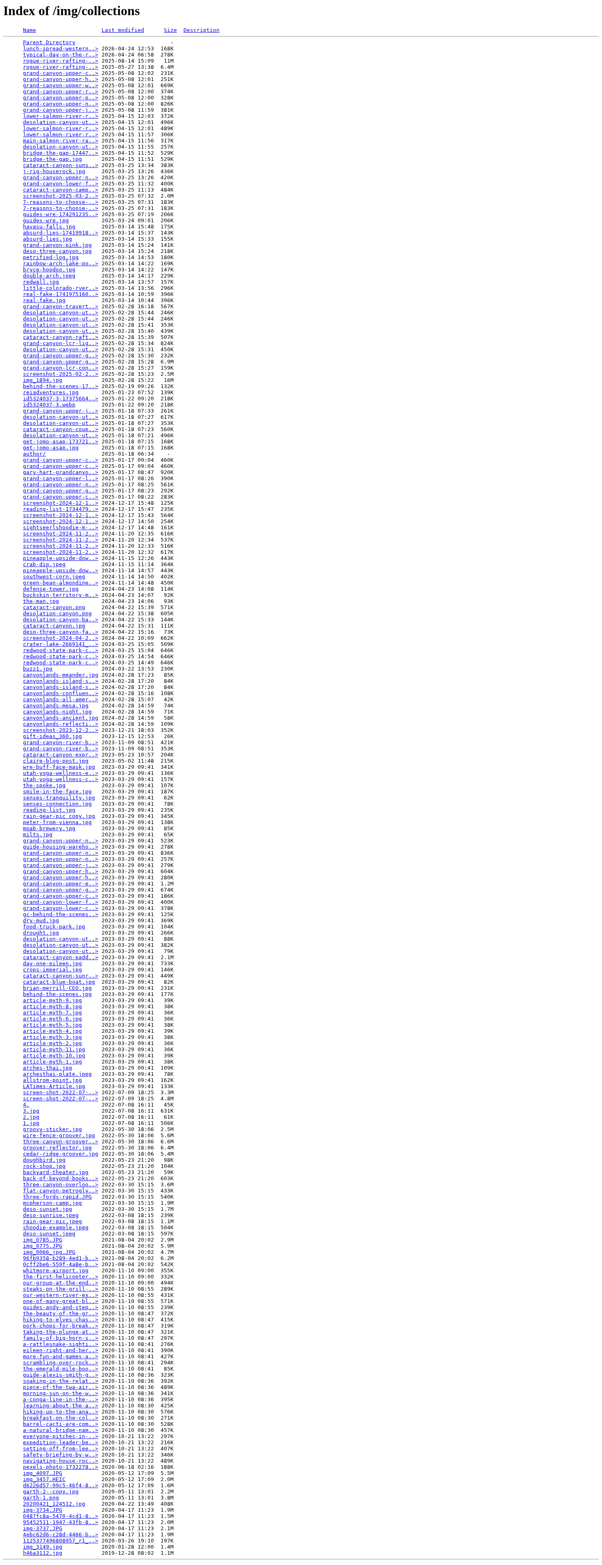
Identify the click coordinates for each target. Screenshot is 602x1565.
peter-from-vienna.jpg (57, 822)
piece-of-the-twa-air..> (60, 1387)
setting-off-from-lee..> (60, 1448)
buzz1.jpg (37, 669)
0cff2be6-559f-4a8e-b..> (60, 1264)
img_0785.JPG (42, 1240)
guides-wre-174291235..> (60, 214)
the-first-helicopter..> (60, 1277)
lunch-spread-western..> (60, 48)
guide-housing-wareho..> (60, 847)
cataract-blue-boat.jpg (59, 982)
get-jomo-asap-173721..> (60, 441)
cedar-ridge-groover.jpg (60, 1154)
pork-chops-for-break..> (60, 1326)
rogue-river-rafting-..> (60, 61)
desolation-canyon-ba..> (60, 620)
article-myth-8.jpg (52, 1006)
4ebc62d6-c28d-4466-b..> (60, 1534)
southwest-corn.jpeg (54, 577)
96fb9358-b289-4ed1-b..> (60, 1258)
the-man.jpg (41, 601)
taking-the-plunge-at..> (60, 1332)
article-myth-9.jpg (52, 1000)
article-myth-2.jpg (52, 1043)
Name (29, 30)
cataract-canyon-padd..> (60, 957)
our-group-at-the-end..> (60, 1283)
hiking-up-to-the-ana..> (60, 1412)
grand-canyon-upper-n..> (60, 104)
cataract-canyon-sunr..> (60, 976)
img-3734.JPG (42, 1510)
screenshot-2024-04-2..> (60, 638)
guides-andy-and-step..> (60, 1307)
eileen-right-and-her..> (60, 1350)
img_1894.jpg (42, 380)
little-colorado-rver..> (60, 288)
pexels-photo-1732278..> (60, 1467)
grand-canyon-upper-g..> (60, 355)
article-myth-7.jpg (52, 1012)
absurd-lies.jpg (47, 239)
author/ (34, 454)
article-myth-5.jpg (52, 1025)
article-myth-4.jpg (52, 1031)
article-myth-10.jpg (54, 1055)
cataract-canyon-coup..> (60, 429)
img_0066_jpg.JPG (49, 1252)
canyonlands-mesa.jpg (55, 705)
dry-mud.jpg (41, 920)
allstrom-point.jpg (52, 1080)
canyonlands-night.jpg (57, 712)
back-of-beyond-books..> (60, 1178)
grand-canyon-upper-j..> (60, 110)
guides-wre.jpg (46, 220)
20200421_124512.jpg (54, 1504)
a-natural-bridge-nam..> (60, 1430)
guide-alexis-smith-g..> (60, 1375)
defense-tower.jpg (51, 589)
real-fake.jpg (44, 300)
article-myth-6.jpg (52, 1019)
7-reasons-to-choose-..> (60, 202)
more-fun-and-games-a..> (60, 1356)
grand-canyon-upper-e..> (60, 884)
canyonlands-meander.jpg (60, 675)
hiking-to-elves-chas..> (60, 1320)
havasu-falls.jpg (49, 227)
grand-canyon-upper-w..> (60, 85)
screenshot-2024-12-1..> (60, 503)
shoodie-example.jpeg (55, 1227)
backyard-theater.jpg (55, 1172)
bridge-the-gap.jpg (52, 159)
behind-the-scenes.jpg (57, 994)
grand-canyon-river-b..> (60, 742)
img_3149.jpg (42, 1547)
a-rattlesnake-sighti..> (60, 1344)
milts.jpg (37, 834)
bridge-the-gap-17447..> (60, 153)
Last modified (123, 30)
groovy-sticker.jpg (52, 1129)
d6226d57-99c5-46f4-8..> (60, 1485)
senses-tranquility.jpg (59, 798)
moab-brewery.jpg (49, 828)
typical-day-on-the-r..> (60, 55)
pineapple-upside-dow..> (60, 558)
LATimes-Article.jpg (54, 1086)
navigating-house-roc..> (60, 1461)
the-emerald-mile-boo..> (60, 1369)
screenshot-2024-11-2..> (60, 534)
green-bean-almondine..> (60, 583)
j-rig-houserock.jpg (54, 171)
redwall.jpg (41, 282)
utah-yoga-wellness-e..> (60, 773)
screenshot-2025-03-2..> (60, 196)
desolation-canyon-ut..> (60, 122)
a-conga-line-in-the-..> (60, 1399)
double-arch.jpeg (49, 276)
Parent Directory (49, 42)
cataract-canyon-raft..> (60, 337)
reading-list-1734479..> (60, 509)
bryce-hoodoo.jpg (49, 269)
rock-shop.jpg (44, 1166)
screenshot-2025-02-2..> (60, 374)
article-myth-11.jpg (54, 1049)
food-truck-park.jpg (54, 927)
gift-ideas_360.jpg (52, 736)
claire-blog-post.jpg (55, 761)
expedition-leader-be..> (60, 1442)
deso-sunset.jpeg (49, 1234)
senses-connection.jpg (57, 804)
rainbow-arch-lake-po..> (60, 263)
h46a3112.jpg (42, 1553)
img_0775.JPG (42, 1246)
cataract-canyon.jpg (54, 626)
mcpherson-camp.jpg (52, 1203)
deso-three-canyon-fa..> (60, 632)
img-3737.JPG (42, 1528)
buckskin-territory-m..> (60, 595)
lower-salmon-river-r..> (60, 116)
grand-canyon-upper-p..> (60, 98)
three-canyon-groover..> (60, 1141)
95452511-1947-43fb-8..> (60, 1522)
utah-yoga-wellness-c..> (60, 779)
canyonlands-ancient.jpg (60, 718)
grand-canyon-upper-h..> (60, 79)
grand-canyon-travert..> (60, 306)
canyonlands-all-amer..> (60, 699)
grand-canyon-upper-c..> (60, 73)
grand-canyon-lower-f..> (60, 184)
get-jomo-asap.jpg (51, 448)
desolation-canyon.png (57, 613)
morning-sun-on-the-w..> (60, 1393)
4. (26, 1105)
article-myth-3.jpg (52, 1037)
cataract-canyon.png (54, 607)
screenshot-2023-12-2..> (60, 730)
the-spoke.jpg (44, 785)
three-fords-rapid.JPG (57, 1197)
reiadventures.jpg (51, 392)
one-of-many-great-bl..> (60, 1301)
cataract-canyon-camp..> (60, 190)
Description (201, 30)
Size (170, 30)
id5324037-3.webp (49, 405)
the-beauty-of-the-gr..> (60, 1313)
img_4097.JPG (42, 1473)
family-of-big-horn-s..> (60, 1338)
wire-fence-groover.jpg (59, 1135)
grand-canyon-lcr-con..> (60, 368)
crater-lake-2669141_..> (60, 644)
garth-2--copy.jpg (51, 1491)
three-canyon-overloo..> (60, 1184)
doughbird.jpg (44, 1160)
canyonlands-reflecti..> (60, 724)
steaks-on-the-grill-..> (60, 1289)
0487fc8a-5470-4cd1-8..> (60, 1516)
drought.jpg (41, 933)
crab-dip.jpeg (44, 564)
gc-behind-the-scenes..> (60, 914)
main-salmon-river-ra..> (60, 141)
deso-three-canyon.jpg (57, 251)
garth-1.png (41, 1498)
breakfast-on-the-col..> (60, 1418)
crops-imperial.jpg (52, 970)
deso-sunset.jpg (47, 1209)
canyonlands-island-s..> (60, 681)
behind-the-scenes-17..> (60, 386)
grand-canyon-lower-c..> (60, 908)
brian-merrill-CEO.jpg (57, 988)
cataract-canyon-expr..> (60, 755)
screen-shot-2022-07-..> (60, 1092)
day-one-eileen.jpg (52, 963)
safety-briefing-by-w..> (60, 1455)
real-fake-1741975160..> (60, 294)
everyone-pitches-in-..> (60, 1436)
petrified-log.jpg (51, 257)
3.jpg (31, 1111)
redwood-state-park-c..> (60, 650)
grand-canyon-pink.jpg (57, 245)
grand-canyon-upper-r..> (60, 91)
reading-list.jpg (49, 810)
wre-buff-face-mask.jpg (59, 767)
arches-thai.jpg (47, 1068)
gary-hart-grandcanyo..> (60, 472)
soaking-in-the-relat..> (60, 1381)
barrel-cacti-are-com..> (60, 1424)
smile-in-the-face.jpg (57, 791)
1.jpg (31, 1123)
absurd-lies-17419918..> (60, 233)
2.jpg (31, 1117)
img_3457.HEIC (44, 1479)
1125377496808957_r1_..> (60, 1541)
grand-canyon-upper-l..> (60, 478)
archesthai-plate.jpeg (57, 1074)
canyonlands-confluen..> (60, 693)
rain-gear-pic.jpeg (52, 1221)
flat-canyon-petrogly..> (60, 1191)
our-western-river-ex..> (60, 1295)
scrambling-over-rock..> (60, 1362)
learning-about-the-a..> (60, 1405)
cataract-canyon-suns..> (60, 165)
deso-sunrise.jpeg (51, 1215)
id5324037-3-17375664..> (60, 398)
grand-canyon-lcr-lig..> (60, 343)
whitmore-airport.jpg (55, 1270)
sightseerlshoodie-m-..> (60, 527)
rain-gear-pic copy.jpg (59, 816)
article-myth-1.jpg (52, 1062)
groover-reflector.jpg (57, 1148)
